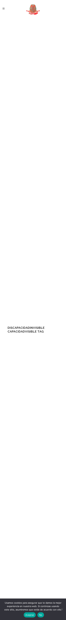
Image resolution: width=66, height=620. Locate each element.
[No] (61, 609)
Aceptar (29, 615)
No (40, 615)
